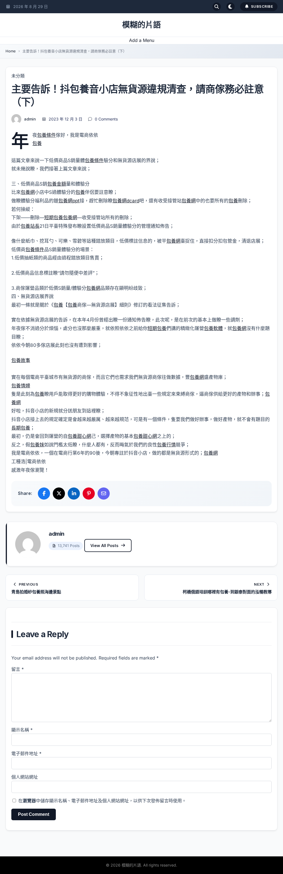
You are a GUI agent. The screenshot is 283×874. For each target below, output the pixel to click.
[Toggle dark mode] (230, 6)
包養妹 (37, 444)
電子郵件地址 (26, 753)
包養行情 (166, 444)
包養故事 (20, 360)
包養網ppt (69, 200)
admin (30, 119)
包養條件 (46, 135)
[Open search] (217, 6)
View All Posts (104, 545)
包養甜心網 (79, 436)
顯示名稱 (22, 730)
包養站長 (30, 226)
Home (11, 51)
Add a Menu (141, 40)
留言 (17, 669)
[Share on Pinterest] (89, 493)
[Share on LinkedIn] (74, 493)
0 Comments (106, 119)
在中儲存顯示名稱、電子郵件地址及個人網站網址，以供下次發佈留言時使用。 (102, 800)
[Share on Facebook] (44, 493)
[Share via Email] (104, 493)
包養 (37, 143)
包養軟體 (213, 328)
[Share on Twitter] (59, 493)
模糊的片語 (141, 25)
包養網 (28, 192)
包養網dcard (125, 200)
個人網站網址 (24, 777)
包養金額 (56, 184)
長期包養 (20, 428)
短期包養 (53, 217)
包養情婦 (20, 385)
